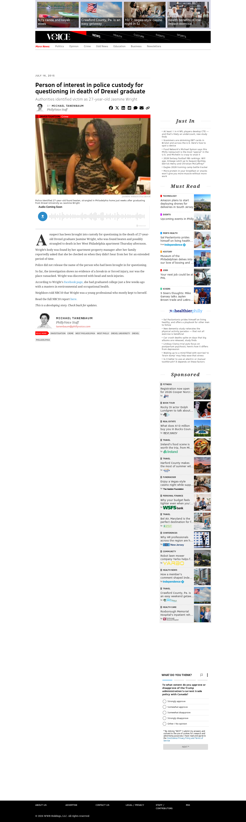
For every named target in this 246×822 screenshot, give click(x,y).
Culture (139, 35)
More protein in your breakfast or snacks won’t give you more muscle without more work (184, 173)
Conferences (170, 532)
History (167, 251)
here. (73, 299)
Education (119, 46)
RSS (188, 804)
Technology (170, 195)
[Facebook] (111, 108)
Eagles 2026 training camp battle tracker (185, 167)
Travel (166, 439)
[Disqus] (92, 432)
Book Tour (169, 402)
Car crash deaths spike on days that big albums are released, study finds (184, 339)
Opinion (73, 46)
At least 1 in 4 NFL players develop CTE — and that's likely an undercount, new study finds (185, 134)
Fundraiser (169, 477)
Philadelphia (43, 339)
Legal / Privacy (135, 804)
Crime (87, 46)
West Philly (103, 333)
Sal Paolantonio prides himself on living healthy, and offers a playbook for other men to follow (185, 322)
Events (160, 35)
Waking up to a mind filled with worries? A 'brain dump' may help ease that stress (185, 354)
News (96, 36)
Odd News (102, 46)
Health (117, 35)
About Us (41, 804)
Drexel (135, 333)
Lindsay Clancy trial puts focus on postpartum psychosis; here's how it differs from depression (185, 346)
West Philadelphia (85, 333)
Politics (59, 46)
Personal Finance (173, 495)
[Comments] (135, 108)
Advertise (71, 804)
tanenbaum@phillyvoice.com (73, 326)
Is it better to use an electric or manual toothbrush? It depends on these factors (184, 360)
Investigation (50, 116)
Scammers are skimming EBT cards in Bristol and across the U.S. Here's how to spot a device (184, 143)
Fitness (167, 384)
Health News (170, 569)
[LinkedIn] (123, 108)
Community (169, 551)
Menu (40, 36)
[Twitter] (117, 108)
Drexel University (120, 333)
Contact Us (102, 804)
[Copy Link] (147, 108)
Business (136, 46)
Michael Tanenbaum (68, 105)
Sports (181, 35)
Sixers (166, 288)
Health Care (169, 607)
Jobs (165, 270)
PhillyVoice (58, 36)
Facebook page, (73, 282)
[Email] (141, 108)
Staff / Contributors (164, 806)
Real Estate (169, 421)
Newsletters (154, 46)
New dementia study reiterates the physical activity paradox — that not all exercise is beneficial (183, 331)
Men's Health (170, 233)
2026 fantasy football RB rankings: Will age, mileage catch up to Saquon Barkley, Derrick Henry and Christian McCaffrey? (184, 161)
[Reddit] (129, 108)
